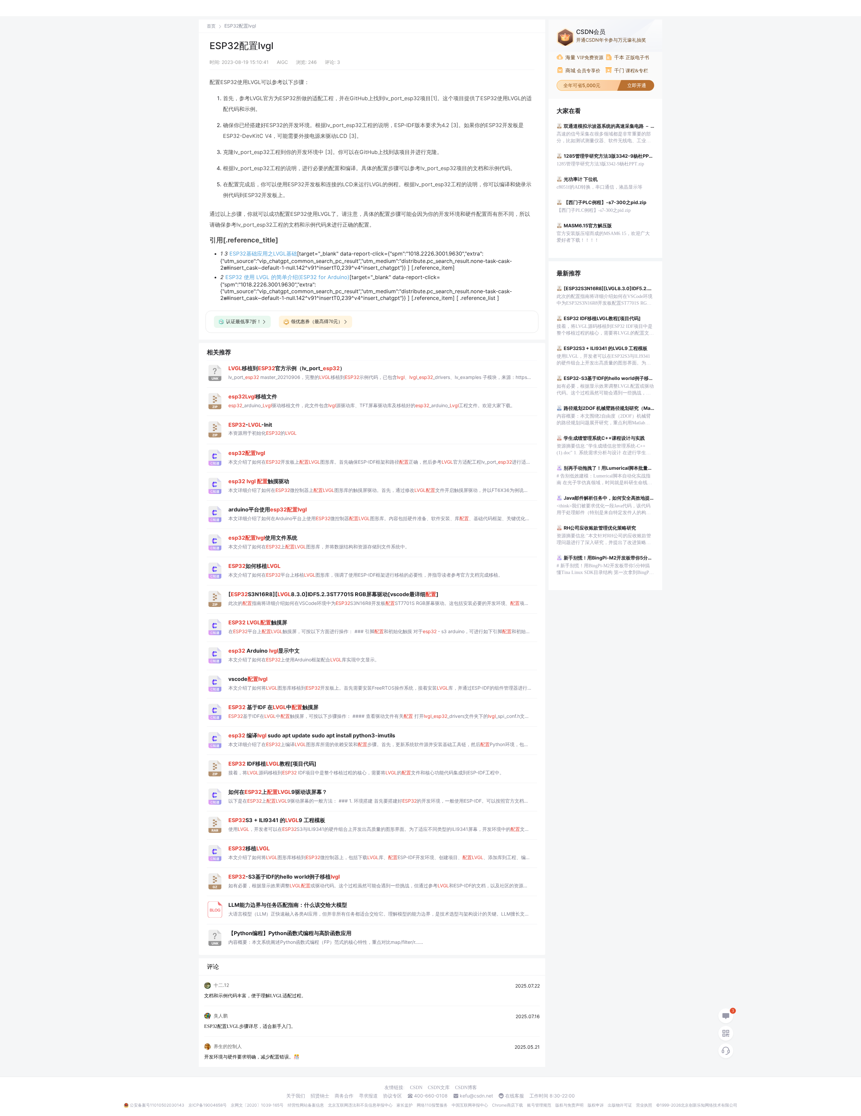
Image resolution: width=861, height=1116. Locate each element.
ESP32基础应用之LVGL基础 (263, 253)
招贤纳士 (319, 1096)
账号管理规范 (539, 1105)
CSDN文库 (439, 1087)
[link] (211, 26)
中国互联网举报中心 (470, 1105)
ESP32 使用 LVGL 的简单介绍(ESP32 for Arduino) (287, 277)
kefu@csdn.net (476, 1096)
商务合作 (344, 1096)
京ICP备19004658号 (207, 1105)
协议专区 (392, 1096)
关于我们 (295, 1096)
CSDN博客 (466, 1087)
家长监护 (405, 1105)
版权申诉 (596, 1105)
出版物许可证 (620, 1105)
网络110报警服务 (432, 1105)
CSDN (416, 1087)
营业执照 (644, 1105)
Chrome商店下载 (507, 1105)
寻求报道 (368, 1096)
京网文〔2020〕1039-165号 (257, 1105)
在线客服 (514, 1096)
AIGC (282, 62)
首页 (211, 26)
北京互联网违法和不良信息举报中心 (360, 1105)
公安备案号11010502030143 (157, 1105)
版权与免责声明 (569, 1105)
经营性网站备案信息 (306, 1105)
